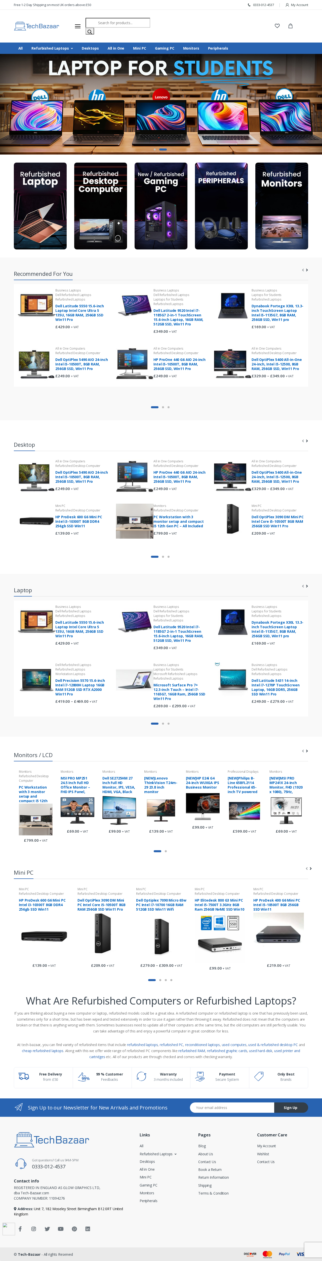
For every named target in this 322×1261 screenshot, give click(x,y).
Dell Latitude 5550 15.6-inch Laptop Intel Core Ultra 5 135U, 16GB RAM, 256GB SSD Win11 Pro (79, 313)
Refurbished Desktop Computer (77, 353)
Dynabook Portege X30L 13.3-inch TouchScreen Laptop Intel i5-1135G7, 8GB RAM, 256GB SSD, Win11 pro (277, 313)
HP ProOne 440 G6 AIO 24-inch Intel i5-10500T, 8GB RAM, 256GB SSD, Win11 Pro (179, 364)
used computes (234, 1044)
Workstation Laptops (70, 674)
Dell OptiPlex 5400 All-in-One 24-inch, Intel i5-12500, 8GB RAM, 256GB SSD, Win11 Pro (277, 364)
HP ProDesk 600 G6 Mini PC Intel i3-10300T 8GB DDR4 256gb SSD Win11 (78, 521)
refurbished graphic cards (227, 1050)
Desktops (90, 48)
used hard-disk (260, 1050)
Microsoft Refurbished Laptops (175, 674)
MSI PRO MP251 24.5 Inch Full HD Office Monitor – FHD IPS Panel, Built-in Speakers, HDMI (76, 785)
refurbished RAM (191, 1050)
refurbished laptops (142, 1044)
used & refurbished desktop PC (273, 1044)
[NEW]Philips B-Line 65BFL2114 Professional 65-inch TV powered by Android (242, 785)
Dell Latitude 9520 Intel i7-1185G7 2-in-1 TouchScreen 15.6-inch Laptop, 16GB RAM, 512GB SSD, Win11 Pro (178, 317)
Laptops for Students (168, 299)
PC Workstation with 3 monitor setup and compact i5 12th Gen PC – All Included (178, 521)
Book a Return (209, 1169)
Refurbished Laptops (50, 48)
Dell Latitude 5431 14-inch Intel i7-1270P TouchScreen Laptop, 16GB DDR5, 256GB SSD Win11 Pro (275, 687)
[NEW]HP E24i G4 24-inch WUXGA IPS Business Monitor (202, 783)
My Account (299, 5)
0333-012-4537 (263, 5)
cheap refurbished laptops (42, 1050)
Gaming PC (164, 48)
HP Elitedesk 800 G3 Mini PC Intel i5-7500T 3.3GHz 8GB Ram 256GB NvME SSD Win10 (219, 905)
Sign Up (290, 1107)
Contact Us (207, 1161)
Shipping (205, 1185)
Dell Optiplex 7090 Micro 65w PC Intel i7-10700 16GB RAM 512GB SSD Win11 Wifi (161, 905)
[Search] (90, 31)
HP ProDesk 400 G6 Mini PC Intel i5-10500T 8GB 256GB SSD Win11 (276, 905)
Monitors (191, 48)
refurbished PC (171, 1044)
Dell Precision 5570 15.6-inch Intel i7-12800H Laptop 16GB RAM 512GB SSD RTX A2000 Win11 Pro (80, 687)
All (20, 48)
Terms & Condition (213, 1193)
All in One (116, 48)
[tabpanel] (161, 104)
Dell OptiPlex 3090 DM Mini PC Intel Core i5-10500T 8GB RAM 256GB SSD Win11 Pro (278, 521)
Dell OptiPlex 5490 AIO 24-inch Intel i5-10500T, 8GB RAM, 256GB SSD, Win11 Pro (81, 364)
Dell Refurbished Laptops (73, 295)
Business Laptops (68, 290)
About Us (205, 1154)
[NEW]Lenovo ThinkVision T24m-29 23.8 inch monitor (160, 785)
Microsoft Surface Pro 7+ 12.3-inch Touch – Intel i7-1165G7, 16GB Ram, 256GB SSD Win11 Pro (179, 691)
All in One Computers (70, 348)
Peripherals (218, 48)
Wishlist (263, 1154)
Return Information (213, 1177)
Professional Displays (243, 771)
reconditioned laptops (202, 1044)
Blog (202, 1145)
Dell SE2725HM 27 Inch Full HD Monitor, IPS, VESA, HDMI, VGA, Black (118, 785)
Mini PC (139, 48)
